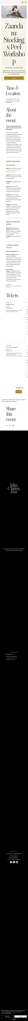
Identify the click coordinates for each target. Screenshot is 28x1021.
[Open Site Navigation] (26, 2)
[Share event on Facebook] (6, 425)
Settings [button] (14, 1019)
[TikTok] (14, 862)
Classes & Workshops (11, 656)
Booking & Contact (10, 659)
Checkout (18, 391)
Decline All (7, 1016)
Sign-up (14, 78)
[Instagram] (11, 862)
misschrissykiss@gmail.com (14, 853)
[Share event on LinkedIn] (13, 425)
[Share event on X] (10, 425)
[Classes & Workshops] (20, 656)
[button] (22, 2)
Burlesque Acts (10, 654)
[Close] (26, 1010)
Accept (20, 1016)
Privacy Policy (8, 1013)
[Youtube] (17, 862)
